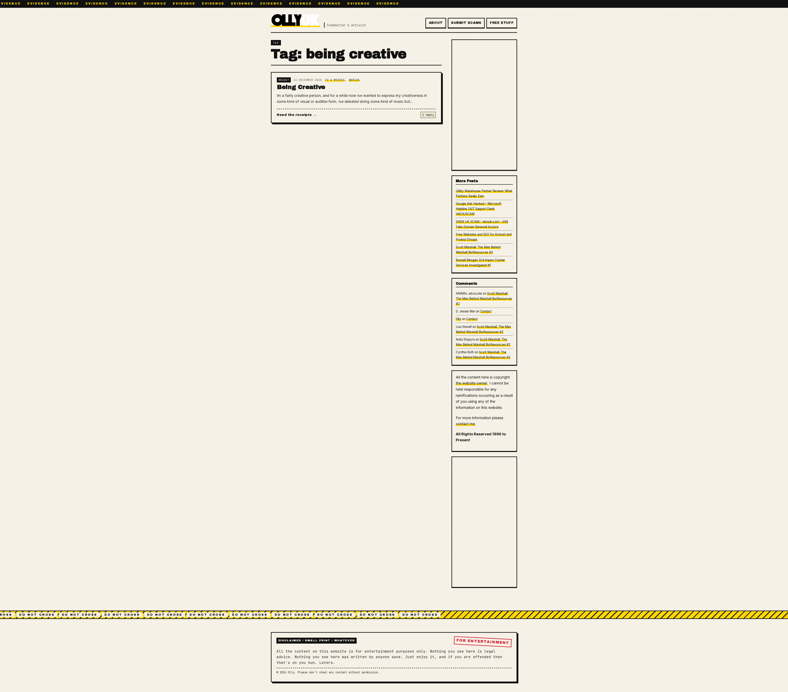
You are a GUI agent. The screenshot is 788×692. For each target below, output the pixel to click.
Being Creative (301, 87)
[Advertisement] (484, 104)
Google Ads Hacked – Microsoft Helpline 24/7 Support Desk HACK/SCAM (479, 209)
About (436, 22)
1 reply (428, 115)
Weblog (354, 80)
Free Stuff (502, 22)
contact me (465, 424)
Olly (458, 319)
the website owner (471, 383)
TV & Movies (335, 80)
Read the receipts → (296, 115)
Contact (485, 311)
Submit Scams (466, 22)
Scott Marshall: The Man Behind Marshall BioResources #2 (484, 299)
